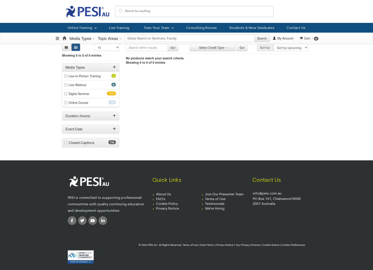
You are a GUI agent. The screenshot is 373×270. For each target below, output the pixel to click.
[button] (66, 47)
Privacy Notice (167, 208)
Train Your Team (156, 28)
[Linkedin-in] (103, 220)
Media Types (81, 38)
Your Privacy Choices (247, 245)
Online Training (80, 28)
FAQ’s (160, 199)
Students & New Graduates (252, 28)
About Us (163, 194)
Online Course (86, 102)
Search (262, 38)
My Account (285, 38)
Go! (173, 47)
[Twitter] (82, 220)
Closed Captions (90, 142)
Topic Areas (108, 38)
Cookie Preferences (293, 245)
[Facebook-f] (72, 220)
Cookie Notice (271, 245)
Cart (310, 38)
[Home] (64, 38)
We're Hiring (214, 208)
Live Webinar (83, 85)
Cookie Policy (167, 204)
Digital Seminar (87, 94)
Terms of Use (215, 199)
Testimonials (214, 204)
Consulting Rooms (201, 28)
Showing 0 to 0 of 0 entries (81, 55)
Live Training (119, 28)
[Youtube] (92, 220)
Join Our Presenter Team (224, 194)
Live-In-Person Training (90, 76)
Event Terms (207, 245)
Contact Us (296, 28)
